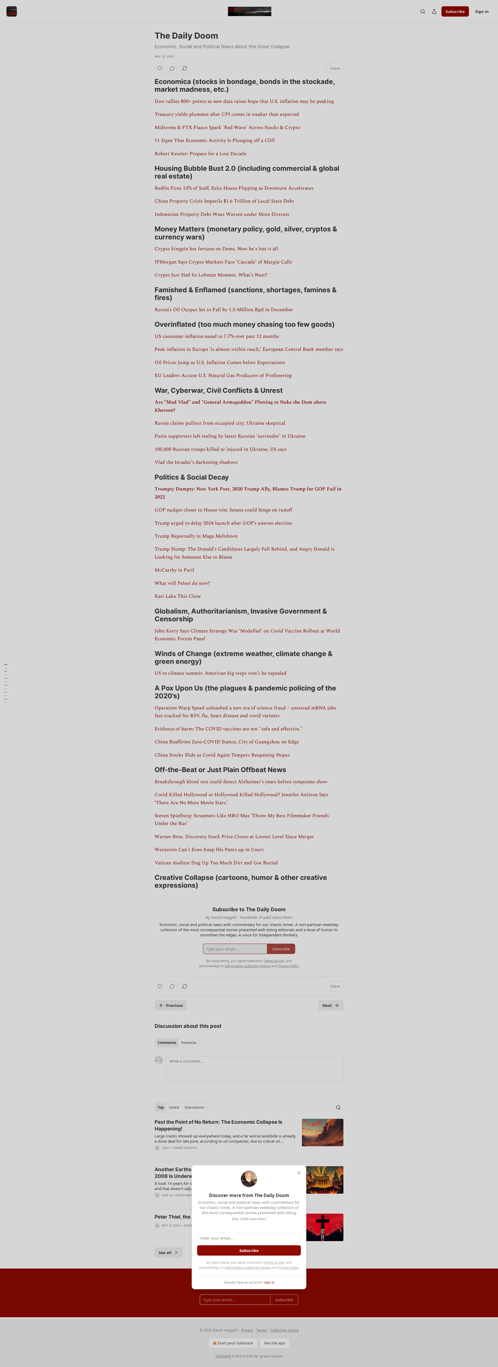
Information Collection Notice (247, 1267)
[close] (299, 1173)
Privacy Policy (288, 1267)
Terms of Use (274, 1262)
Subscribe (249, 1250)
